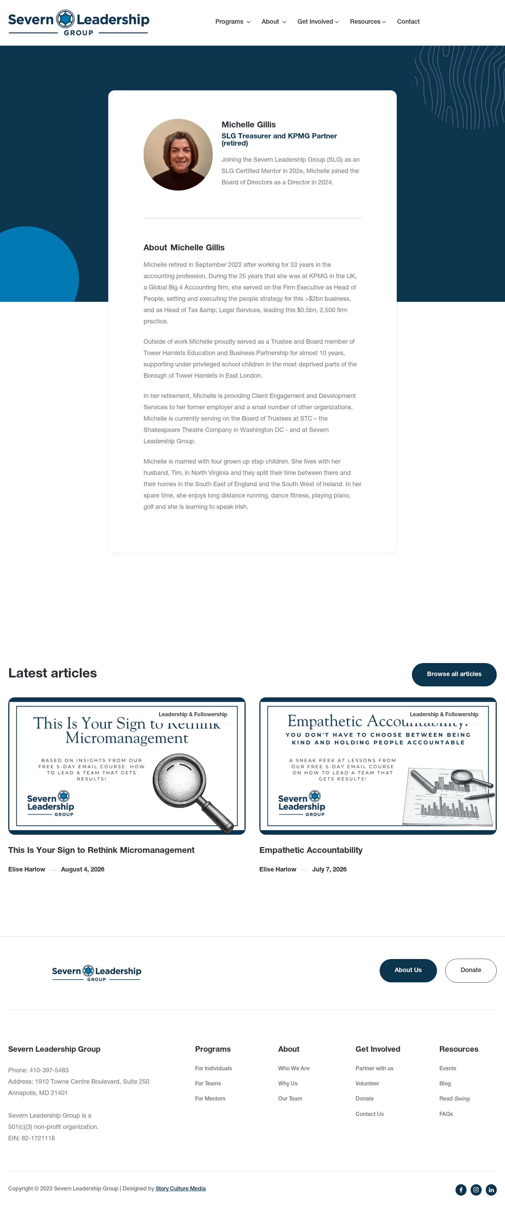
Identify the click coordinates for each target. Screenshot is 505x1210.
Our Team (290, 1099)
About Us (408, 971)
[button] (233, 22)
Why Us (288, 1084)
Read (454, 1099)
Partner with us (374, 1069)
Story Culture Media (181, 1189)
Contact (408, 22)
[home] (79, 23)
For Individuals (213, 1069)
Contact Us (370, 1115)
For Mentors (210, 1099)
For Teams (208, 1084)
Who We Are (294, 1069)
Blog (445, 1084)
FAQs (446, 1115)
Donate (471, 971)
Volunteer (367, 1084)
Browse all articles (454, 675)
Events (447, 1069)
